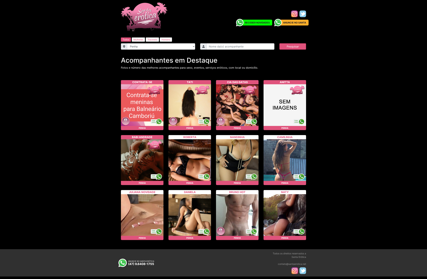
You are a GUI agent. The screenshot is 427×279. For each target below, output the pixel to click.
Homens (165, 39)
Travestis (152, 39)
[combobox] (240, 46)
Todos (126, 39)
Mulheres (138, 39)
